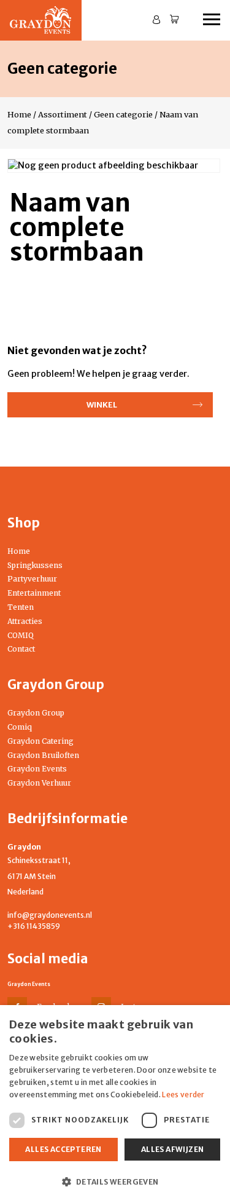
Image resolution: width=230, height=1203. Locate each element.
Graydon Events (37, 768)
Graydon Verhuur (39, 782)
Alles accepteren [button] (63, 1149)
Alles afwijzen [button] (172, 1149)
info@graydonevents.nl (49, 915)
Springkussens (35, 565)
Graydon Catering (40, 741)
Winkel (101, 404)
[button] (115, 1181)
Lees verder (183, 1094)
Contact (21, 648)
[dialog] (115, 1104)
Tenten (20, 607)
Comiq (19, 727)
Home (19, 114)
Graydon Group (35, 712)
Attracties (24, 621)
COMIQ (20, 635)
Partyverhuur (32, 578)
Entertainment (34, 593)
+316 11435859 (33, 926)
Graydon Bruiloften (43, 755)
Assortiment (62, 114)
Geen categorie (123, 114)
